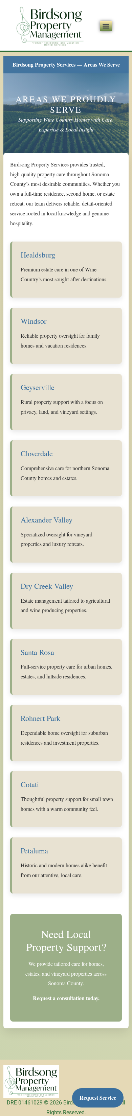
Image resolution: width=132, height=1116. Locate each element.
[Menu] (106, 26)
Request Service (98, 1097)
